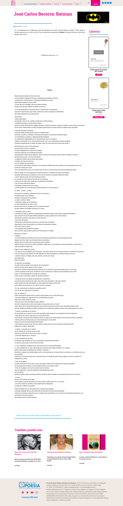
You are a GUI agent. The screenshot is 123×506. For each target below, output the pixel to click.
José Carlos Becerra (33, 415)
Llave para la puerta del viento (98, 70)
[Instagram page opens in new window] (108, 3)
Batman (24, 415)
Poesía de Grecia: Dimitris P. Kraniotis (59, 452)
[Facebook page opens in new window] (103, 3)
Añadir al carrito (98, 117)
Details (99, 74)
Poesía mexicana (56, 415)
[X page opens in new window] (105, 3)
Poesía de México (45, 415)
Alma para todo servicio (98, 111)
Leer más (17, 465)
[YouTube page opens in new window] (111, 3)
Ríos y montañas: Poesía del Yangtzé (90, 452)
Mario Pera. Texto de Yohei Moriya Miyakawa (26, 453)
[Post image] (29, 442)
